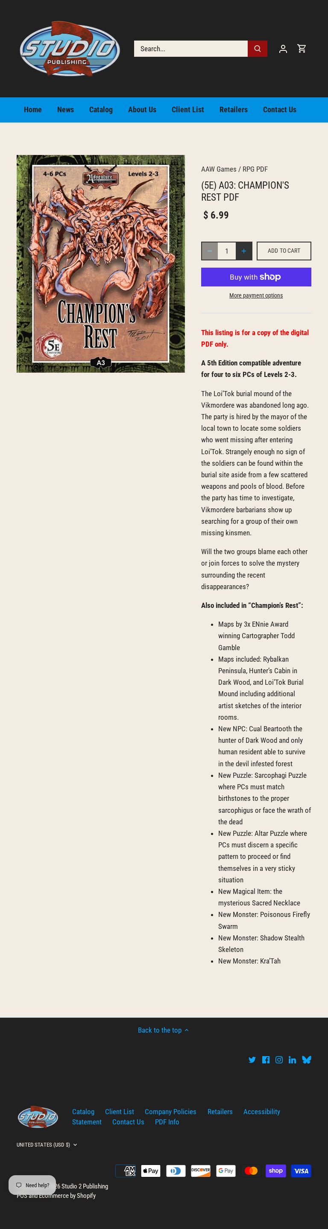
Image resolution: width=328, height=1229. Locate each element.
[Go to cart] (302, 48)
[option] (101, 264)
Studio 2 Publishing (85, 1186)
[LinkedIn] (292, 1059)
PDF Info (167, 1122)
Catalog (83, 1111)
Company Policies (170, 1111)
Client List (119, 1111)
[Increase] (244, 251)
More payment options (256, 295)
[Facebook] (265, 1059)
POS (22, 1196)
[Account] (283, 48)
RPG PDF (255, 169)
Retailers (220, 1111)
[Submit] (257, 49)
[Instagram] (279, 1059)
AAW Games (219, 169)
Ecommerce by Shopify (67, 1196)
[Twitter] (252, 1059)
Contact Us (128, 1122)
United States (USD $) (43, 1144)
